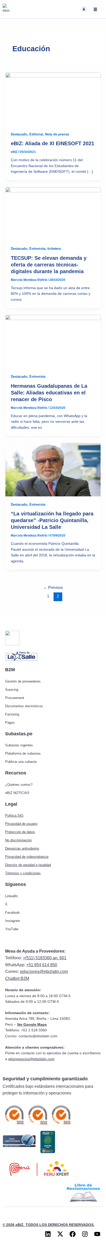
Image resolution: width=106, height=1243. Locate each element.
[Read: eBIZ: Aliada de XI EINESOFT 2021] (53, 99)
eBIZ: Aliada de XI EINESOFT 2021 (52, 143)
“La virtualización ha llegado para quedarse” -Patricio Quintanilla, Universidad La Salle (52, 520)
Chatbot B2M (17, 978)
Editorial (36, 134)
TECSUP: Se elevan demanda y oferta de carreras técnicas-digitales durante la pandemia (48, 264)
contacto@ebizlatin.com (38, 1036)
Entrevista (37, 249)
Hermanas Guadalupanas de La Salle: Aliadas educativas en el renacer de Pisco (49, 392)
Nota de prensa (57, 134)
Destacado (19, 134)
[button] (84, 9)
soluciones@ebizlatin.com (44, 971)
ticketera (54, 249)
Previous (53, 587)
